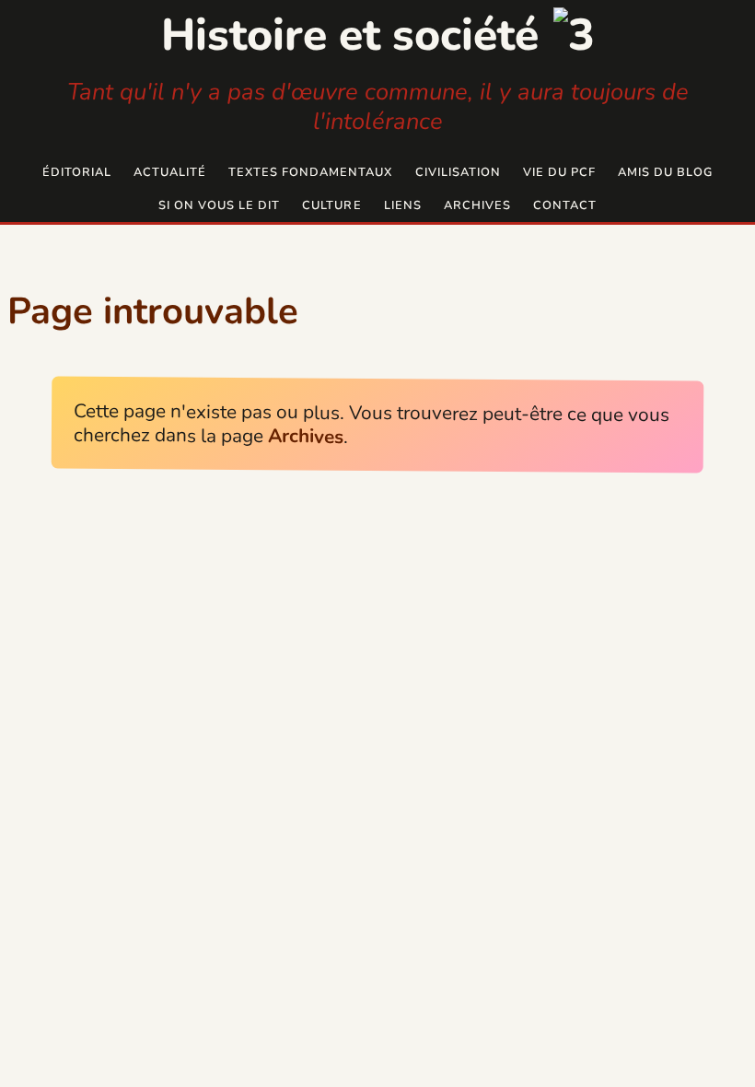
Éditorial (76, 172)
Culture (331, 205)
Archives (477, 205)
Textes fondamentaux (310, 172)
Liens (403, 205)
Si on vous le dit (219, 205)
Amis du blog (665, 172)
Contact (565, 205)
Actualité (170, 172)
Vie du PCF (559, 172)
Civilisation (458, 172)
